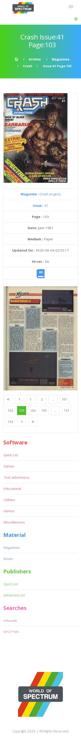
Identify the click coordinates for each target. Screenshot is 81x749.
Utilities (9, 499)
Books (8, 558)
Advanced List (14, 595)
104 (33, 410)
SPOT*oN (11, 631)
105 (44, 410)
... (53, 399)
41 (40, 205)
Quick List (10, 455)
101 (64, 399)
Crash (27, 66)
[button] (76, 19)
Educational (12, 488)
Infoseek (10, 620)
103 (21, 410)
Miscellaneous (14, 522)
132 (10, 422)
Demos (9, 511)
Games (8, 466)
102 (10, 410)
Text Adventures (16, 477)
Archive (35, 59)
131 (66, 410)
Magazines (61, 59)
